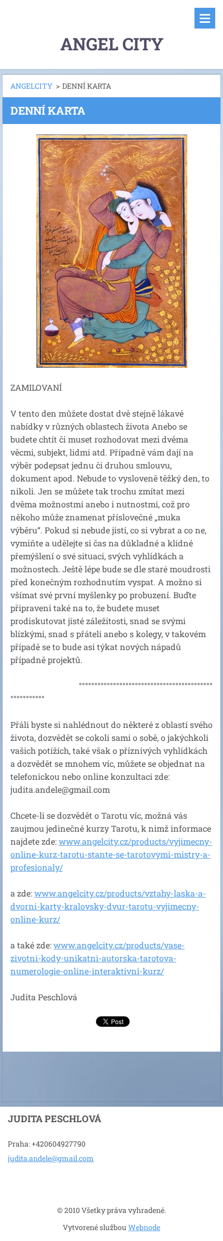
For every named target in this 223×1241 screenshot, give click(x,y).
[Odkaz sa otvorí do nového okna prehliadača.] (111, 251)
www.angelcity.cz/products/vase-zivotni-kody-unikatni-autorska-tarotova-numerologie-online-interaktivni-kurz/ (97, 958)
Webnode (144, 1227)
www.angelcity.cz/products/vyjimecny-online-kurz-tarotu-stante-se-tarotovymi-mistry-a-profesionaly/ (111, 854)
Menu (204, 18)
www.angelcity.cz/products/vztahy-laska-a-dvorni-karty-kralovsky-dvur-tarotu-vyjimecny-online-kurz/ (108, 906)
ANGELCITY (31, 86)
